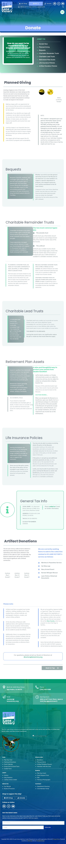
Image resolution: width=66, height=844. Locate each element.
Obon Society (50, 621)
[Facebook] (54, 3)
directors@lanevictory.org (33, 657)
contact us (52, 506)
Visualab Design (40, 841)
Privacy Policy (56, 839)
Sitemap (30, 841)
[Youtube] (62, 3)
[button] (63, 7)
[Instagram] (58, 3)
